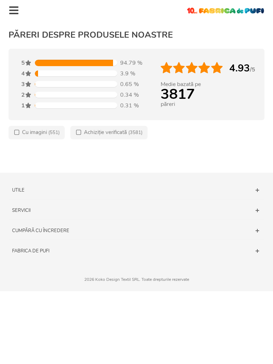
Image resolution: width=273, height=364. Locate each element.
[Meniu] (14, 10)
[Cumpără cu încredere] (136, 231)
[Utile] (136, 190)
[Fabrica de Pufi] (225, 10)
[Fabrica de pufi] (136, 251)
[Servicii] (136, 210)
